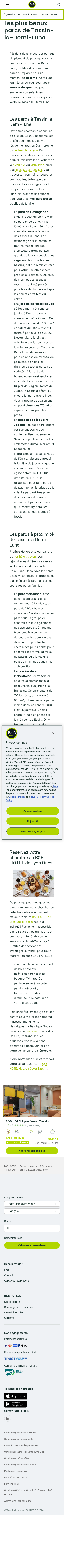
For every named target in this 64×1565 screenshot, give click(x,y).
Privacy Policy (38, 796)
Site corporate (12, 1301)
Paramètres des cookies (15, 1477)
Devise (7, 1221)
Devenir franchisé (13, 1312)
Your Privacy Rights (33, 831)
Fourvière (31, 1031)
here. (55, 786)
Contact (8, 1275)
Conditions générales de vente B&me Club (24, 1452)
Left (6, 1101)
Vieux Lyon (37, 165)
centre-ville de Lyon (26, 150)
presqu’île (19, 165)
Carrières (9, 1317)
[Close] (53, 733)
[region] (32, 782)
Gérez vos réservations (16, 1280)
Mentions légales (12, 1484)
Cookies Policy (17, 796)
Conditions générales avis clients (20, 1464)
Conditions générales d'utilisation (20, 1432)
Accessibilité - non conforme (17, 1501)
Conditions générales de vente (18, 1439)
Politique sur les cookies (15, 1471)
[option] (32, 1121)
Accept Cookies (32, 811)
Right (57, 1101)
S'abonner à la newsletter (32, 1245)
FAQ (6, 1270)
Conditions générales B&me (17, 1458)
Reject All (33, 821)
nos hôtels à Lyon (25, 556)
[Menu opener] (7, 4)
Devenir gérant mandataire (19, 1307)
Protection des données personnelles (21, 1445)
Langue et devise (13, 1197)
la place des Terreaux (28, 169)
